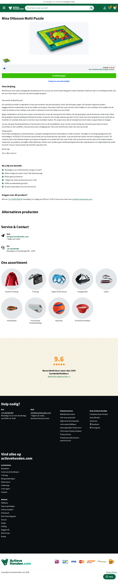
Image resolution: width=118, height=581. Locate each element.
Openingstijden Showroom (70, 427)
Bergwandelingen (8, 478)
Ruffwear (4, 503)
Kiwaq (3, 536)
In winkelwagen (59, 75)
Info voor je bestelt (67, 417)
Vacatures (93, 421)
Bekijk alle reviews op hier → (59, 376)
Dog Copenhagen (8, 506)
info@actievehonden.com (82, 199)
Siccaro (4, 519)
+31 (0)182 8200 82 (15, 199)
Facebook (95, 424)
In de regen (5, 489)
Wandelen (5, 468)
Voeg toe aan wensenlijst (59, 81)
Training (4, 475)
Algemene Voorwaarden (69, 421)
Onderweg (5, 485)
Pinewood (5, 513)
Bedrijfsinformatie (67, 414)
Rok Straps (5, 533)
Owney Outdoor (7, 509)
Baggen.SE (5, 530)
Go (91, 8)
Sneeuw (4, 492)
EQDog (4, 526)
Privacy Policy (65, 434)
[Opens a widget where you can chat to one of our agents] (109, 577)
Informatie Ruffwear (68, 424)
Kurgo (3, 523)
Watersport (5, 482)
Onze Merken (95, 417)
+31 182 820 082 (13, 248)
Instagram (95, 427)
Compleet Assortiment (99, 414)
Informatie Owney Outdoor (71, 431)
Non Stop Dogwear (8, 516)
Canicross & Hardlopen (10, 472)
